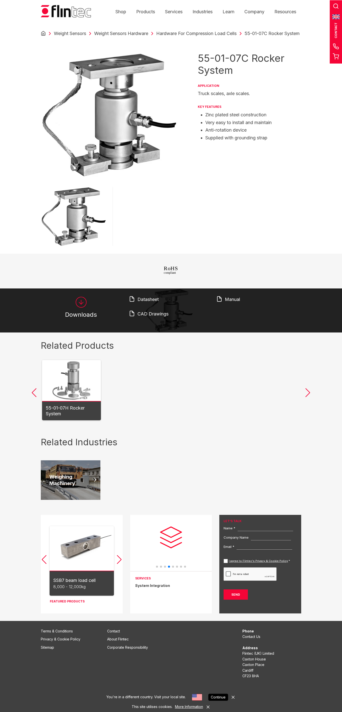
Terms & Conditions (57, 631)
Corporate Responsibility (127, 647)
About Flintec (118, 639)
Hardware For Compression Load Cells (196, 33)
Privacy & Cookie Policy (60, 639)
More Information (189, 706)
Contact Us (251, 636)
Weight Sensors (70, 33)
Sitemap (47, 647)
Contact (113, 631)
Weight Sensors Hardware (121, 33)
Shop (120, 11)
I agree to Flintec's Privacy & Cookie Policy (258, 561)
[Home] (43, 33)
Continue (218, 697)
